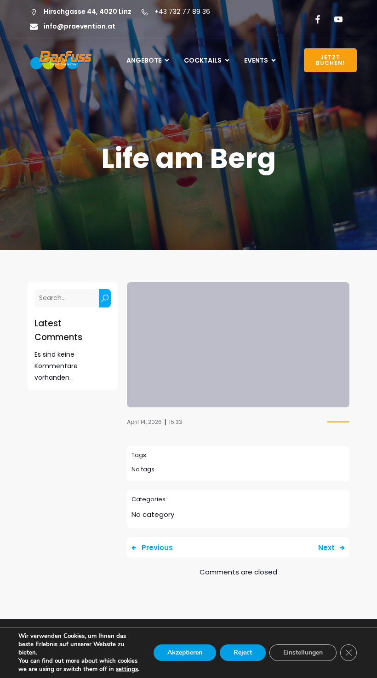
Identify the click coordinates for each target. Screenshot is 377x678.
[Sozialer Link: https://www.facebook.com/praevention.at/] (316, 19)
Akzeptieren (184, 652)
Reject (243, 652)
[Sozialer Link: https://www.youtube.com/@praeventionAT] (336, 19)
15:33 (175, 422)
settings (127, 669)
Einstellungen (303, 652)
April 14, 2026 (144, 422)
